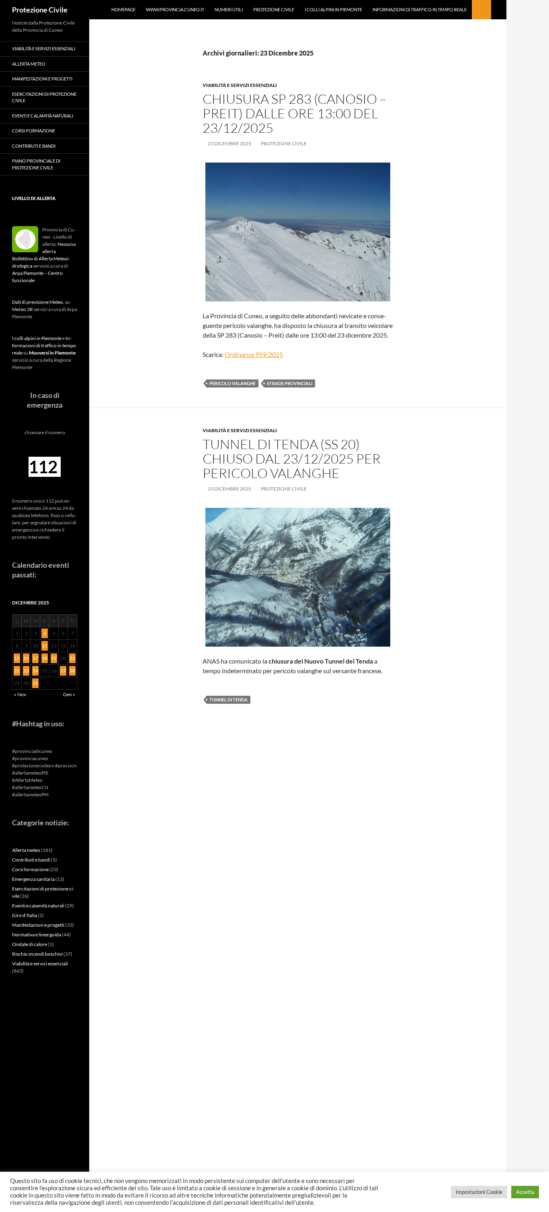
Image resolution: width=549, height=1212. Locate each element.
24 (35, 671)
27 (63, 671)
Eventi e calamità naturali (42, 115)
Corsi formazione (33, 130)
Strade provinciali (289, 383)
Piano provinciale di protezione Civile (36, 164)
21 (72, 658)
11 (44, 646)
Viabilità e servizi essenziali (240, 85)
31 (35, 683)
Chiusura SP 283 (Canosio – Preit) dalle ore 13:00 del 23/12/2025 (295, 113)
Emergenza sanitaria (33, 879)
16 (26, 658)
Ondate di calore (29, 944)
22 (17, 671)
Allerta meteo (28, 63)
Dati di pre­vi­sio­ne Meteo (37, 302)
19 (54, 658)
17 (35, 658)
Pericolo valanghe (232, 383)
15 (17, 658)
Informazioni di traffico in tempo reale (420, 9)
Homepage (123, 9)
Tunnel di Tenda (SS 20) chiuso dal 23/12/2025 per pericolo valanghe (292, 458)
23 (26, 671)
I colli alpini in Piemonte (333, 9)
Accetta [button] (525, 1192)
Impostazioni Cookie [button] (479, 1192)
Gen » (69, 694)
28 (72, 671)
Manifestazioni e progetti (42, 78)
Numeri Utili (229, 9)
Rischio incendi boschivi (37, 954)
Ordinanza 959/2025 (254, 354)
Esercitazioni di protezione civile (44, 97)
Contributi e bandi (33, 145)
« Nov (20, 694)
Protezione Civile (40, 9)
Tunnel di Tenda (228, 699)
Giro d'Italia (24, 915)
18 (44, 658)
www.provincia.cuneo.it (175, 9)
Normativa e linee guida (36, 935)
